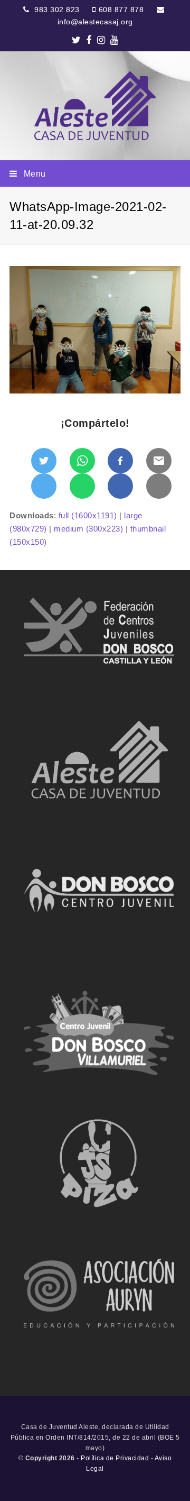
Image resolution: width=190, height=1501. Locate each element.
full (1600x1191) (88, 515)
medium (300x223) (88, 528)
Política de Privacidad (115, 1458)
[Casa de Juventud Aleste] (94, 105)
